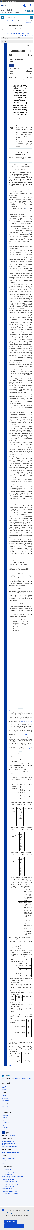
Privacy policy (5, 1160)
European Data (5, 1115)
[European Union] (5, 1132)
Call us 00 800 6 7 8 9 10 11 (8, 1141)
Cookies (3, 1163)
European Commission (7, 1174)
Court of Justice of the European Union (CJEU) (12, 1176)
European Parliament (6, 1169)
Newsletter (4, 1108)
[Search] (31, 17)
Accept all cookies (11, 1221)
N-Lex (3, 1125)
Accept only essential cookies (14, 1226)
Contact (3, 1087)
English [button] (30, 6)
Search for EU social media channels (10, 1152)
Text (4, 41)
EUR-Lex (6, 9)
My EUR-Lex (24, 6)
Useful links (4, 1109)
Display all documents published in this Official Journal (15, 33)
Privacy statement (6, 1100)
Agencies (4, 1196)
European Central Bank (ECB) (8, 1178)
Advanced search (29, 22)
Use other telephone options (8, 1143)
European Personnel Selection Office (10, 1193)
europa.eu (12, 1135)
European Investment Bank (8, 1186)
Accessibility (5, 1098)
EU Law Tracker (5, 1127)
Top (10, 1065)
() (26, 208)
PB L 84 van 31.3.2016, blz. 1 (17, 710)
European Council (6, 1171)
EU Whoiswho (5, 1120)
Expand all (23, 35)
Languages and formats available (12, 38)
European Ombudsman (7, 1188)
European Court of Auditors (8, 1179)
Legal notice (4, 1095)
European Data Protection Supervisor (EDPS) (12, 1190)
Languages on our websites (8, 1158)
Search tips (11, 20)
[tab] (17, 38)
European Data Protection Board (9, 1191)
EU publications (5, 1122)
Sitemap (4, 1089)
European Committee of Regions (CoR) (11, 1184)
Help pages (4, 1086)
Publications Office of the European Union (11, 1195)
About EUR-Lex (5, 1106)
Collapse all (30, 35)
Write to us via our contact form (9, 1144)
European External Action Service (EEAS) (11, 1181)
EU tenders (4, 1117)
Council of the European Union (9, 1172)
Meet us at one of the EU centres (9, 1146)
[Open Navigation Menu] (2, 17)
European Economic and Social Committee (11, 1183)
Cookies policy (5, 1097)
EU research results (6, 1119)
